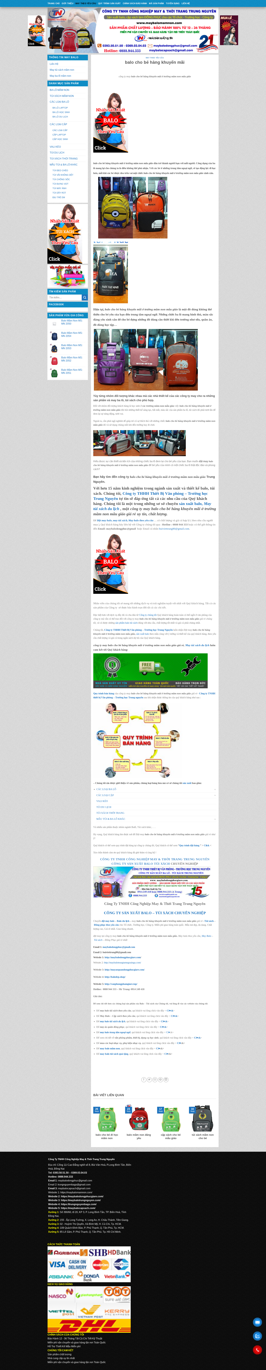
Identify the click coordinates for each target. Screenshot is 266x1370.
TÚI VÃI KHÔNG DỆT (62, 175)
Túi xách (209, 921)
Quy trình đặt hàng (189, 845)
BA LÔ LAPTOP (60, 108)
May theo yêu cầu (85, 3)
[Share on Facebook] (143, 1079)
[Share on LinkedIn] (166, 1079)
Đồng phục (100, 925)
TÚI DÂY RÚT (59, 193)
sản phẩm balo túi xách (126, 622)
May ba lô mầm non (60, 76)
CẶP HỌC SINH (60, 139)
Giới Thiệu (67, 3)
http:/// (121, 984)
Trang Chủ (54, 3)
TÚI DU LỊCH (57, 152)
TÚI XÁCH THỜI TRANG (64, 158)
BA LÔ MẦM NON (59, 90)
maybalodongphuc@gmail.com (119, 947)
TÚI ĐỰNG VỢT (60, 184)
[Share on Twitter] (149, 1079)
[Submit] (85, 298)
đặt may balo (108, 921)
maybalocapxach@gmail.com (74, 1188)
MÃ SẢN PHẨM (156, 3)
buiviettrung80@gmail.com (174, 528)
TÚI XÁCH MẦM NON (62, 96)
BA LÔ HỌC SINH (61, 112)
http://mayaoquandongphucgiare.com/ (124, 969)
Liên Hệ (186, 3)
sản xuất (187, 783)
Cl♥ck (170, 1010)
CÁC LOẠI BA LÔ (59, 102)
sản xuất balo (143, 634)
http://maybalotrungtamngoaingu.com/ (122, 962)
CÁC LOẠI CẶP (58, 124)
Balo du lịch (123, 921)
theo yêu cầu (112, 925)
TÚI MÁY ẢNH (59, 188)
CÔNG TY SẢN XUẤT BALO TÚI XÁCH (141, 863)
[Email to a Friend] (154, 1079)
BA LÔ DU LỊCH (60, 116)
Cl (162, 1021)
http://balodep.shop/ (114, 977)
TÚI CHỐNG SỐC (61, 179)
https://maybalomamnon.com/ (76, 1192)
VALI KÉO (55, 146)
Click (206, 845)
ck (166, 1021)
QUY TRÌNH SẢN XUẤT (109, 3)
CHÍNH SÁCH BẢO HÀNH (135, 3)
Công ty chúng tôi (148, 615)
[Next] (217, 1124)
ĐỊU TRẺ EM (58, 197)
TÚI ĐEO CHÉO (60, 170)
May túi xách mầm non (62, 70)
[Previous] (92, 1124)
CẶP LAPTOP (59, 134)
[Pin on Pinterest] (160, 1079)
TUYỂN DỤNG (172, 3)
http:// (122, 957)
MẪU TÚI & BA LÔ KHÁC (64, 164)
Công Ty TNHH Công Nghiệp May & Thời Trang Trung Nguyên (155, 859)
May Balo (206, 936)
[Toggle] (215, 789)
